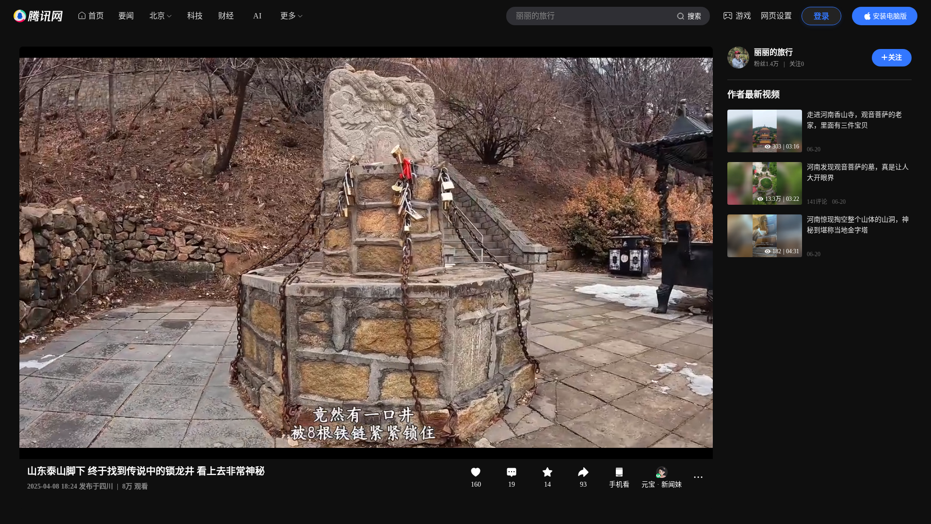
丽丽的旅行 (773, 52)
